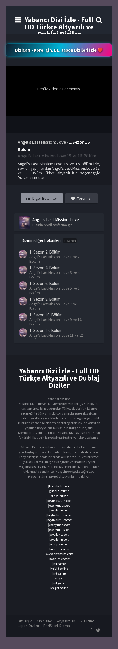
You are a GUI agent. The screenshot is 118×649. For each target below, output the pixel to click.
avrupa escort (59, 544)
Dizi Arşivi (25, 621)
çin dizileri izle (59, 491)
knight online (59, 568)
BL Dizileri (87, 621)
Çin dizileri (45, 621)
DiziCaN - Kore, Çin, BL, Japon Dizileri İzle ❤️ (59, 50)
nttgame (59, 563)
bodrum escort (59, 549)
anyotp (59, 578)
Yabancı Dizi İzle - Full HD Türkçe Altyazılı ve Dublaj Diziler (59, 27)
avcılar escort (59, 510)
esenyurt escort (59, 505)
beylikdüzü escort (59, 500)
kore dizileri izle (59, 486)
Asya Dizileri (66, 621)
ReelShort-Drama (56, 625)
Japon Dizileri (28, 625)
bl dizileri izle (59, 496)
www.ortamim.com (60, 554)
